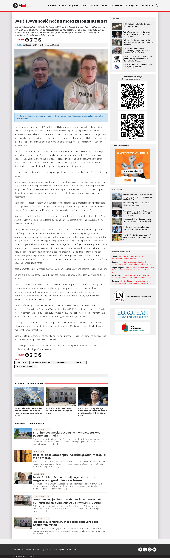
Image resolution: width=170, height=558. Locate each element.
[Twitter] (145, 549)
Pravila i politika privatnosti (64, 549)
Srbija (104, 5)
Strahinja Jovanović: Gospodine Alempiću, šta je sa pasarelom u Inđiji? (67, 434)
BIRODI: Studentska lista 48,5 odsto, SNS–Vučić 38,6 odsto (137, 25)
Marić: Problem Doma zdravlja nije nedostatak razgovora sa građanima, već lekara (64, 478)
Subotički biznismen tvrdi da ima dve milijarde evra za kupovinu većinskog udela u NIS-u (137, 196)
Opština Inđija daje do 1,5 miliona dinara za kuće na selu (136, 204)
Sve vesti (52, 5)
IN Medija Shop (132, 5)
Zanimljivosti (116, 5)
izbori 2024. (22, 363)
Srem (83, 5)
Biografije (73, 5)
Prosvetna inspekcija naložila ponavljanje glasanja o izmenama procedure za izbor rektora (136, 50)
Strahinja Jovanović (41, 363)
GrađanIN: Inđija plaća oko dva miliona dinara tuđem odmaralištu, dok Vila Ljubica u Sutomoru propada (68, 501)
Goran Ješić (79, 363)
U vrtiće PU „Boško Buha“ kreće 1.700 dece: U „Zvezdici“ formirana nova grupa (137, 237)
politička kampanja (26, 366)
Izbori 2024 (147, 5)
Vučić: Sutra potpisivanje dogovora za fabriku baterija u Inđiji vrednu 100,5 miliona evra (138, 34)
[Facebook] (140, 549)
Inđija (61, 5)
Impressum (26, 549)
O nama (17, 549)
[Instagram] (149, 549)
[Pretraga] (157, 5)
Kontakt (36, 549)
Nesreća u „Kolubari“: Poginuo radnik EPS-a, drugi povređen (138, 65)
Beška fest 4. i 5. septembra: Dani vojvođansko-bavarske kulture (136, 228)
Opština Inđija (62, 363)
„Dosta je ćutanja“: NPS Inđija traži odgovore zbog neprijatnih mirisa (66, 523)
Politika (19, 45)
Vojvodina (94, 5)
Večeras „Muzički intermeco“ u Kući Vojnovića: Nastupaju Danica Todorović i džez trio (138, 42)
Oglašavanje (46, 549)
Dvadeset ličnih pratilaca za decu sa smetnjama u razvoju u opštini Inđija (137, 220)
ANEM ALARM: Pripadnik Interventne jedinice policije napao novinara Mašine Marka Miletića (137, 58)
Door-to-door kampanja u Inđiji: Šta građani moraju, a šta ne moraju (69, 456)
